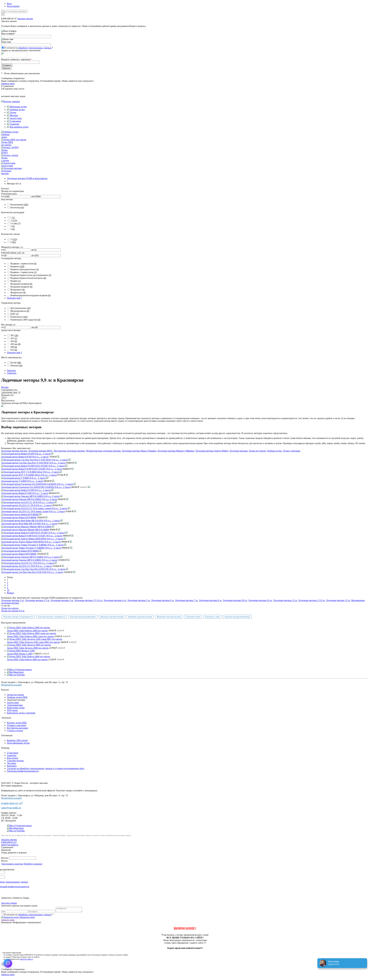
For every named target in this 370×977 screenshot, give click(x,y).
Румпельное (19, 317)
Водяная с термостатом (23, 263)
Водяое (15, 281)
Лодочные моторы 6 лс (162, 600)
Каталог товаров (11, 101)
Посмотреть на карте (11, 685)
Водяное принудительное (24, 269)
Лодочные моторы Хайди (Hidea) (211, 451)
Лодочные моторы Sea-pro (14, 451)
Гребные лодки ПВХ (17, 697)
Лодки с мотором (291, 451)
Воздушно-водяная (21, 284)
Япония (16, 365)
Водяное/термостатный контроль (28, 278)
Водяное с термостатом (23, 272)
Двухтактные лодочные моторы (69, 451)
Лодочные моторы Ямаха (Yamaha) (139, 451)
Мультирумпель (19, 311)
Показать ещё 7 (14, 298)
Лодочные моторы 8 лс (210, 600)
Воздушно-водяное (21, 286)
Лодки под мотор (257, 451)
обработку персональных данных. (35, 48)
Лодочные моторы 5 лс (138, 600)
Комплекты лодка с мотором (21, 713)
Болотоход (17, 207)
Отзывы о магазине (16, 725)
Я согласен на (28, 48)
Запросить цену (27, 917)
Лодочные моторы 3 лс (62, 600)
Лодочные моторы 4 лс (114, 600)
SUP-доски (12, 710)
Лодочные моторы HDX (40, 451)
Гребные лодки (17, 109)
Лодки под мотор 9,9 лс (12, 611)
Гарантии (14, 124)
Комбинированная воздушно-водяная (30, 295)
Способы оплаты (15, 760)
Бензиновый (19, 204)
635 (13, 350)
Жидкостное (18, 292)
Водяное (17, 266)
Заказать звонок (25, 18)
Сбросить (11, 373)
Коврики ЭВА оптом (17, 740)
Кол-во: (5, 858)
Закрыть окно (8, 83)
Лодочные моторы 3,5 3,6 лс (88, 600)
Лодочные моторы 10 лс (260, 600)
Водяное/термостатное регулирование (30, 275)
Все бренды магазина (17, 728)
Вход (9, 3)
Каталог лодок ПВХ (17, 722)
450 (13, 341)
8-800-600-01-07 (9, 18)
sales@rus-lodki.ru (11, 807)
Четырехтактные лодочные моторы (103, 451)
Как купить (12, 758)
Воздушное (17, 289)
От (2, 196)
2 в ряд (15, 223)
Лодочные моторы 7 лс (186, 600)
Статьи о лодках (15, 730)
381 (14, 335)
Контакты (12, 766)
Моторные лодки (18, 106)
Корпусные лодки (16, 707)
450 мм (15, 344)
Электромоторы (15, 705)
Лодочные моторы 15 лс (338, 600)
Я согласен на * (28, 914)
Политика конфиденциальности (23, 771)
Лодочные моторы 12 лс (285, 600)
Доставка (11, 763)
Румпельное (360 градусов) (25, 319)
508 (13, 347)
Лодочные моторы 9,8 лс (235, 600)
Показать (11, 370)
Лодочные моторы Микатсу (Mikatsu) (175, 451)
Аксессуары (15, 118)
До (32, 196)
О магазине (15, 121)
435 (13, 338)
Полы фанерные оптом (18, 743)
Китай (15, 362)
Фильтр (5, 387)
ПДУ (14, 314)
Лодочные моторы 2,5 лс (37, 600)
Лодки (12, 112)
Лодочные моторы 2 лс (12, 600)
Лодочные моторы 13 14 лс (311, 600)
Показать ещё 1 (14, 352)
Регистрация (13, 6)
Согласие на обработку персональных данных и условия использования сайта (45, 768)
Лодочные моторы (238, 451)
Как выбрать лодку (19, 127)
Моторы (13, 115)
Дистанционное (20, 308)
